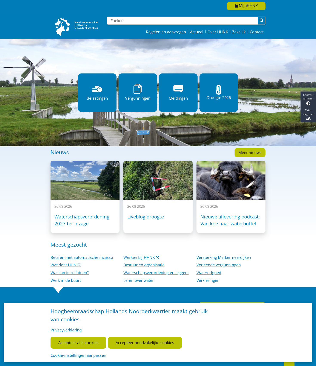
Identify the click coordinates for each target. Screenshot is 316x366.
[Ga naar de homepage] (77, 26)
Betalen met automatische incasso (82, 257)
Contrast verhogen (308, 96)
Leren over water (138, 280)
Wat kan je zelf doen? (70, 272)
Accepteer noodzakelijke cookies (145, 342)
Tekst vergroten (308, 112)
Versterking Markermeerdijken (223, 257)
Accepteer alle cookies (78, 342)
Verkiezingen (207, 280)
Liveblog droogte (145, 217)
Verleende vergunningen (218, 264)
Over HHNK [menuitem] (217, 31)
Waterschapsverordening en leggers (156, 272)
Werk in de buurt (66, 280)
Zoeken (261, 20)
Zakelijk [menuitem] (239, 31)
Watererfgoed (208, 272)
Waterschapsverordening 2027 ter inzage (81, 220)
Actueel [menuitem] (196, 31)
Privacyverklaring (66, 329)
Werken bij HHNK (139, 257)
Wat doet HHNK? (66, 264)
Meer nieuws (250, 152)
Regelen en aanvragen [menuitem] (166, 31)
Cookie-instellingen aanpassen (78, 355)
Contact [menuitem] (257, 31)
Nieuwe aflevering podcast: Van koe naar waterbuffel (230, 220)
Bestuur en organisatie (143, 264)
